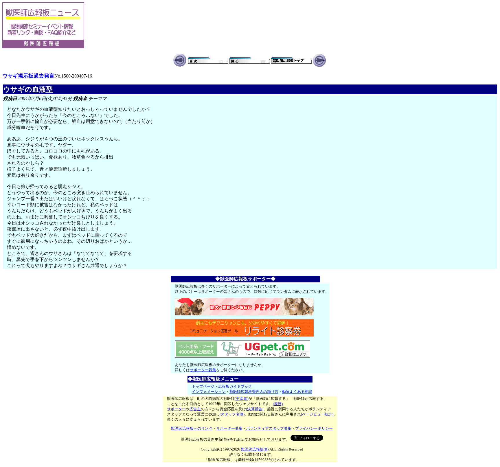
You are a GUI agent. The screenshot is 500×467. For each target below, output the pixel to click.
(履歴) (278, 404)
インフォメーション (209, 391)
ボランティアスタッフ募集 (268, 428)
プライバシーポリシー (314, 428)
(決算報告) (254, 409)
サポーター (176, 409)
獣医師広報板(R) (255, 449)
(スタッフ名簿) (232, 414)
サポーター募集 (203, 370)
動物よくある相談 (297, 391)
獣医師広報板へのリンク (191, 428)
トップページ (203, 386)
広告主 (195, 409)
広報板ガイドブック (235, 386)
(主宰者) (241, 398)
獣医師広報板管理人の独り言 (253, 391)
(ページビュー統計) (317, 414)
